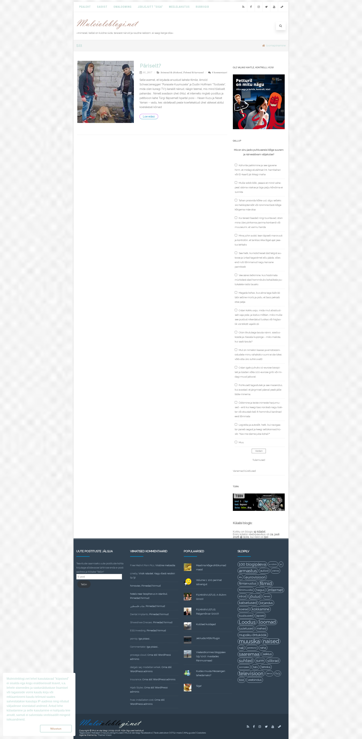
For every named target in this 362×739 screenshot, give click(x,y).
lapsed (260, 615)
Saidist (102, 6)
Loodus (247, 622)
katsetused (248, 603)
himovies (135, 585)
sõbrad (273, 661)
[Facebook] (251, 7)
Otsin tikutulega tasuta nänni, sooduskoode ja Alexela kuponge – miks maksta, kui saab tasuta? (258, 337)
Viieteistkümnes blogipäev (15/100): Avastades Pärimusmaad (211, 656)
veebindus (255, 680)
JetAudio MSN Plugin (208, 638)
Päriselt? (150, 66)
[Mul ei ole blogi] (107, 29)
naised (271, 641)
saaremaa (249, 654)
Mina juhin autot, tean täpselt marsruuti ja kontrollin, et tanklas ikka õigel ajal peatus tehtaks (258, 240)
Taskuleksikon (161, 732)
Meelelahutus (179, 6)
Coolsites (201, 732)
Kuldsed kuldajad (206, 624)
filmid (266, 583)
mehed (261, 628)
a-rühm (273, 564)
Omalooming (123, 6)
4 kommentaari (219, 72)
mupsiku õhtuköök (253, 635)
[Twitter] (266, 7)
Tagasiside (84, 732)
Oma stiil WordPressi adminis (158, 679)
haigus (260, 590)
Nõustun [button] (55, 728)
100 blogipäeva (252, 564)
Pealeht (85, 6)
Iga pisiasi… (145, 638)
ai (281, 564)
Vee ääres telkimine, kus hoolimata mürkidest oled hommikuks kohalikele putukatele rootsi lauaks (258, 280)
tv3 (277, 673)
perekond (252, 647)
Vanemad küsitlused (244, 471)
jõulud (255, 596)
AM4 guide (189, 732)
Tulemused (258, 460)
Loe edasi (149, 116)
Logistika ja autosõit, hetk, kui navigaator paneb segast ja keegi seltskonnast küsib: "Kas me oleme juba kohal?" (258, 429)
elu (240, 577)
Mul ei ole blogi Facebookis (138, 732)
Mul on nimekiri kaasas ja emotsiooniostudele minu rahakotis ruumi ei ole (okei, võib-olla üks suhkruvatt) (258, 355)
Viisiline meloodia (165, 565)
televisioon (251, 673)
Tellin (84, 584)
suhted (246, 660)
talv (255, 667)
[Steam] (282, 7)
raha (263, 647)
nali (241, 648)
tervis (269, 673)
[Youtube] (274, 7)
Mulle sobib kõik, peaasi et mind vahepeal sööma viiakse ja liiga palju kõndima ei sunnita (259, 187)
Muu (241, 442)
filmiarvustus (247, 583)
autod (264, 570)
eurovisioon (255, 577)
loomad (267, 622)
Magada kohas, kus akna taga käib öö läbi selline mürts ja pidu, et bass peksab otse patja (257, 297)
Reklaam (96, 732)
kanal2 (267, 596)
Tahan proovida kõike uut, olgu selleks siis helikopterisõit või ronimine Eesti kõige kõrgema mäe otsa (258, 205)
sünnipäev (244, 667)
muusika (249, 641)
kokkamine (260, 609)
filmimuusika (246, 589)
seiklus (267, 654)
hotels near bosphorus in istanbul (148, 593)
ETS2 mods (176, 732)
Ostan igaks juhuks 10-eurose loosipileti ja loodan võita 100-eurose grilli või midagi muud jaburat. (258, 372)
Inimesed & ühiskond (171, 72)
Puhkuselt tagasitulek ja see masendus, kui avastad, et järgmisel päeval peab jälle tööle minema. (259, 390)
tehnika (265, 667)
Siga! (199, 685)
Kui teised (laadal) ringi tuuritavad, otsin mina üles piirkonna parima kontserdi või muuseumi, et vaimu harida (259, 223)
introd (242, 596)
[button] (22, 728)
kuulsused (246, 615)
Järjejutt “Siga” (150, 6)
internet (275, 590)
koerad (243, 609)
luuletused (246, 628)
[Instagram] (258, 7)
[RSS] (243, 7)
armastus (248, 570)
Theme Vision (104, 735)
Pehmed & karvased (193, 72)
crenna (275, 570)
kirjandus (266, 603)
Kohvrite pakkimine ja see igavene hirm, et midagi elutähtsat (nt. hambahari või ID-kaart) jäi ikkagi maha (258, 170)
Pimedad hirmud (151, 585)
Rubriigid (202, 6)
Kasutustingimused (112, 732)
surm (260, 661)
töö (241, 680)
